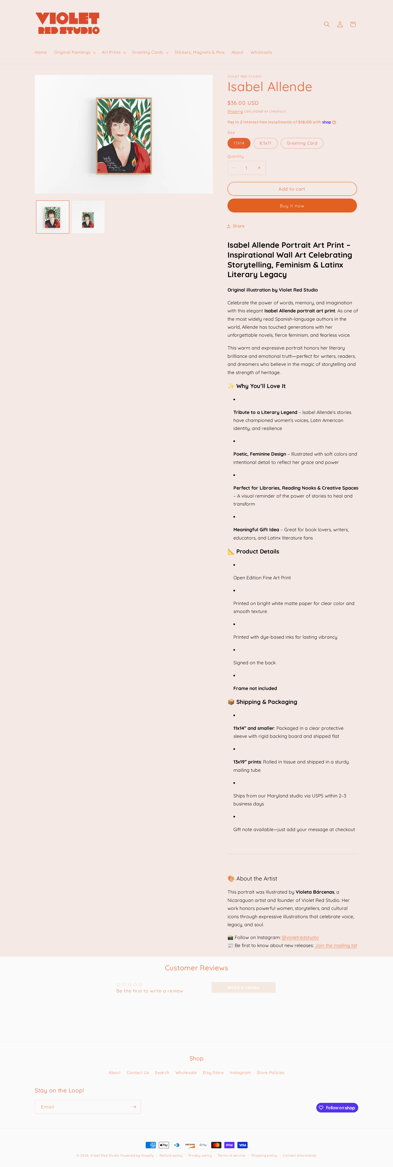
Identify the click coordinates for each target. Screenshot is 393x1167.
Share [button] (239, 225)
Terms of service (232, 1155)
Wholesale (186, 1072)
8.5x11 (266, 143)
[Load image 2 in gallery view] (88, 217)
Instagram (240, 1072)
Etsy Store (213, 1072)
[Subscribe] (134, 1107)
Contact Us (138, 1072)
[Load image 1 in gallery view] (52, 217)
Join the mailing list (336, 945)
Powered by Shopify (137, 1155)
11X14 (239, 143)
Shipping (235, 111)
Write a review (243, 987)
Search (162, 1072)
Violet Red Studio (104, 1155)
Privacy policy (200, 1155)
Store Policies (270, 1072)
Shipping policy (264, 1155)
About (115, 1072)
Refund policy (171, 1155)
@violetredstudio (300, 937)
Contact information (300, 1155)
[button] (74, 52)
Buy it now (292, 205)
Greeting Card (302, 143)
